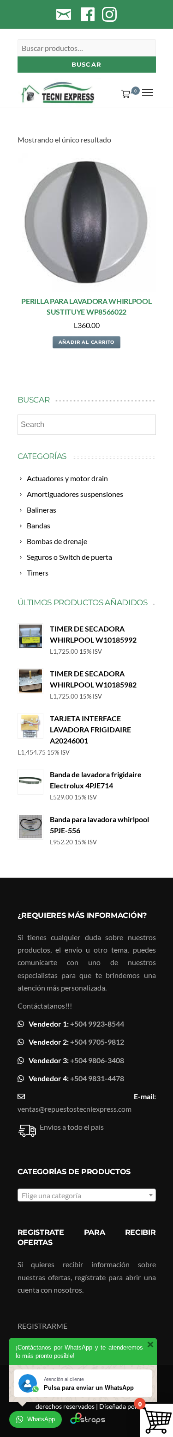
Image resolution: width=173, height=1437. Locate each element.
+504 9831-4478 (97, 1078)
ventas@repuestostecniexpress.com (74, 1108)
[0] (123, 93)
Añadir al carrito (87, 342)
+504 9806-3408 (97, 1060)
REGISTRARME (42, 1325)
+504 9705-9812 (97, 1041)
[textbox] (86, 1195)
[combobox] (87, 1195)
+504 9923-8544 (97, 1023)
